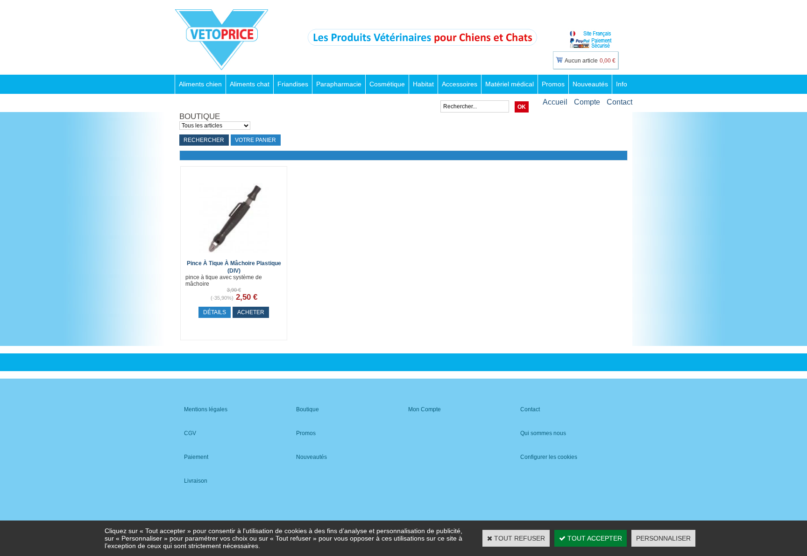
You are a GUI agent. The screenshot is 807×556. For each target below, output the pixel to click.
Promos (553, 84)
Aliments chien (200, 84)
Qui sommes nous (543, 433)
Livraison (195, 481)
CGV (190, 433)
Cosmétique (387, 84)
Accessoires (459, 84)
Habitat (423, 84)
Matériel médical (509, 84)
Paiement (196, 457)
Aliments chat (249, 84)
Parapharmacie (338, 84)
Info (621, 84)
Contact (619, 102)
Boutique (307, 409)
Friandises (292, 84)
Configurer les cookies (548, 457)
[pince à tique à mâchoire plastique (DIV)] (234, 255)
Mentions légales (205, 409)
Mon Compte (424, 409)
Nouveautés (590, 84)
